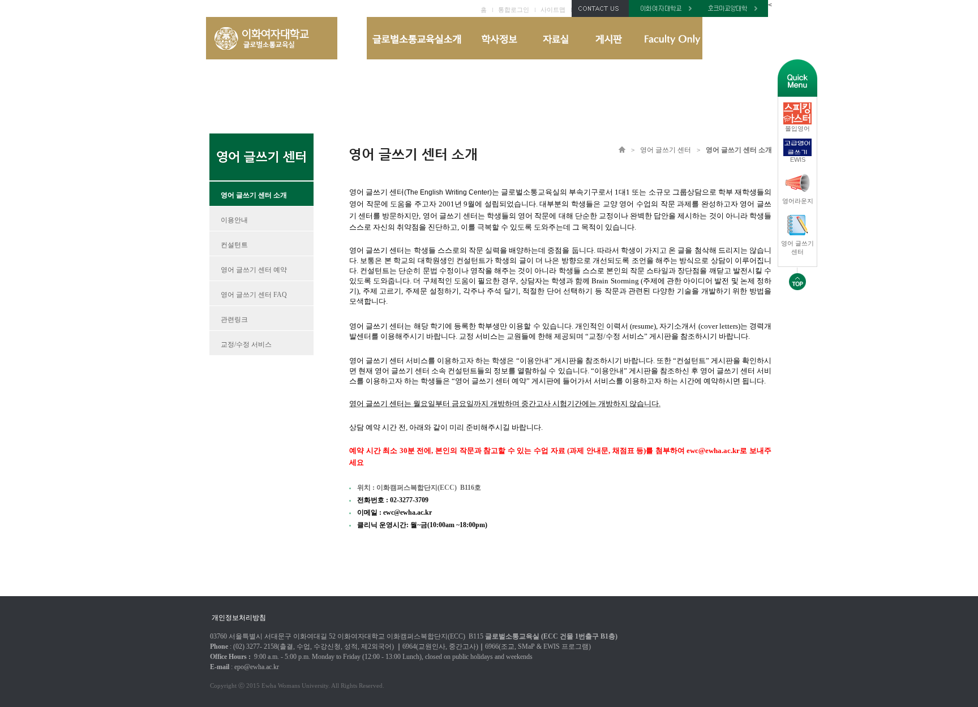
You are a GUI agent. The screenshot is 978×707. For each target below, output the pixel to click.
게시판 (608, 38)
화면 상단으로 (797, 279)
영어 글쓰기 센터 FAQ (254, 295)
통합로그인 (513, 9)
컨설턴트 (234, 245)
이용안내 (234, 220)
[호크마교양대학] (735, 15)
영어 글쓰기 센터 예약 (254, 270)
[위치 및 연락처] (600, 15)
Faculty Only (668, 38)
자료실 (555, 38)
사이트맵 (553, 9)
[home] (271, 57)
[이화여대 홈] (665, 15)
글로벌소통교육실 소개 (417, 38)
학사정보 (498, 38)
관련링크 (234, 320)
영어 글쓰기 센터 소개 (254, 195)
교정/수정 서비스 (246, 344)
